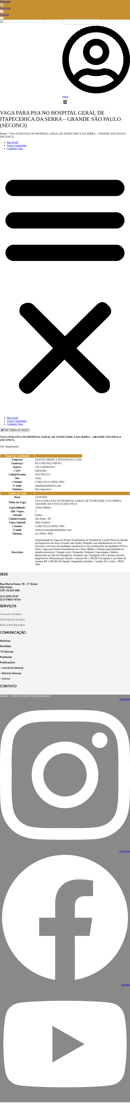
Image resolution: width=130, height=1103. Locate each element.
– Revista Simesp (10, 673)
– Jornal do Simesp (11, 667)
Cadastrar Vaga (15, 148)
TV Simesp (6, 651)
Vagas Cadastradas (17, 145)
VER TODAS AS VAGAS (16, 430)
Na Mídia (5, 646)
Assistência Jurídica (12, 619)
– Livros (5, 678)
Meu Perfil (12, 142)
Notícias (5, 640)
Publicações (7, 662)
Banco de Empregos (12, 624)
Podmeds (6, 656)
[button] (65, 102)
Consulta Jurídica (11, 613)
